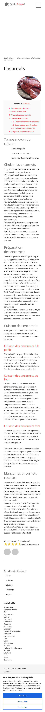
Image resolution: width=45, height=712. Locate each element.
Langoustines (9, 636)
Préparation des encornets (20, 115)
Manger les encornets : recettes (21, 131)
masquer (26, 104)
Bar (5, 612)
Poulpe (7, 650)
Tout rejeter (22, 707)
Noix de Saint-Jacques (13, 648)
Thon (6, 657)
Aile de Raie (8, 607)
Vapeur (9, 594)
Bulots (6, 617)
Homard (7, 633)
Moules (7, 645)
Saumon (7, 653)
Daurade (7, 624)
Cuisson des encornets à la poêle (25, 122)
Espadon (7, 629)
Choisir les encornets (17, 112)
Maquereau (8, 643)
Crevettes (8, 621)
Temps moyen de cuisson (19, 108)
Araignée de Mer (10, 609)
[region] (22, 693)
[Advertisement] (22, 31)
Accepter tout (22, 695)
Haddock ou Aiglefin (12, 631)
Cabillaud (8, 619)
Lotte (6, 641)
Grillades (9, 580)
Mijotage (9, 585)
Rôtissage (10, 590)
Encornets (8, 626)
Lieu (5, 638)
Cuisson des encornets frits (23, 128)
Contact (7, 671)
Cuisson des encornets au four (24, 125)
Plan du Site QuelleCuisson (15, 668)
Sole (5, 655)
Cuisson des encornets (18, 118)
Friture (8, 575)
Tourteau (8, 660)
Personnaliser (22, 701)
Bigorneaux (8, 614)
